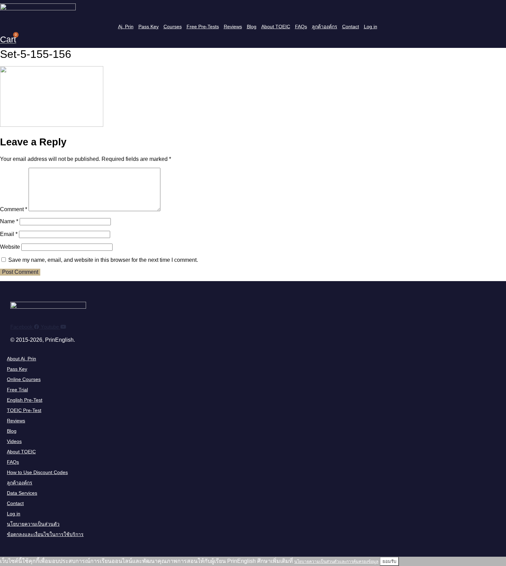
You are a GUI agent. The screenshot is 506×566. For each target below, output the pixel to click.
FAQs (301, 26)
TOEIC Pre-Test (24, 410)
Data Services (22, 493)
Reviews (233, 26)
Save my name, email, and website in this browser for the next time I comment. (103, 260)
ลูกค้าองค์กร (324, 26)
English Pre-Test (24, 400)
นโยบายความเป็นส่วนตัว (33, 524)
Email (9, 234)
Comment (13, 209)
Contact (350, 26)
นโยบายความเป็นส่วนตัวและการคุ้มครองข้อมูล (336, 561)
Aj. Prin (126, 26)
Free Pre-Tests (203, 26)
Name (9, 221)
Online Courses (24, 379)
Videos (14, 441)
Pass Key (148, 26)
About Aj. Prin (21, 358)
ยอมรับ (389, 561)
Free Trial (17, 389)
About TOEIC (275, 26)
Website (10, 247)
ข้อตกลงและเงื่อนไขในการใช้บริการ (45, 534)
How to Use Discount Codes (37, 472)
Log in (370, 26)
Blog (251, 26)
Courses (173, 26)
